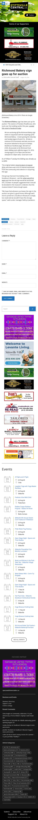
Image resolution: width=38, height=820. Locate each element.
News (34, 219)
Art (6, 747)
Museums (25, 775)
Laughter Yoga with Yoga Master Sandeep (25, 487)
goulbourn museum (7, 224)
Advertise (27, 812)
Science (27, 788)
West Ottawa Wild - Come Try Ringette (24, 574)
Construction (8, 755)
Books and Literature (11, 750)
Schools (18, 788)
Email (4, 273)
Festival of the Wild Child (23, 497)
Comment (6, 241)
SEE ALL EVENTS (19, 640)
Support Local (7, 703)
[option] (20, 65)
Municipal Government (11, 775)
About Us (23, 814)
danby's (17, 222)
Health (17, 769)
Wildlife (31, 797)
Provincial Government (20, 786)
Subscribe (16, 812)
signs (22, 224)
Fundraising (8, 766)
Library (24, 772)
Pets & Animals (26, 780)
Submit (7, 812)
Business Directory (9, 701)
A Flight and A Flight (21, 477)
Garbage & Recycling (22, 766)
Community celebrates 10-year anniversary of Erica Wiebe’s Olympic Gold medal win (18, 716)
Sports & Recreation (11, 794)
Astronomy (14, 747)
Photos (7, 783)
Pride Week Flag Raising (23, 529)
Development (20, 755)
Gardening (8, 769)
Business (13, 219)
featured (22, 222)
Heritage (28, 219)
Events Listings (7, 706)
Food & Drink (20, 219)
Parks (16, 780)
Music (7, 777)
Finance (7, 764)
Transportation (9, 797)
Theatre (23, 794)
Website (4, 282)
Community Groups (23, 752)
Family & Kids (21, 761)
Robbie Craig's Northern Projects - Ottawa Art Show (23, 508)
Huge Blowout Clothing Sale (24, 607)
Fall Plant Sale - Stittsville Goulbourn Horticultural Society (25, 597)
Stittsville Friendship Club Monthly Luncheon (23, 550)
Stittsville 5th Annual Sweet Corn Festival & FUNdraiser (24, 519)
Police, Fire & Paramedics (21, 783)
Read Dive (6, 720)
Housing (7, 772)
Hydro (15, 772)
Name (4, 264)
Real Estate (8, 788)
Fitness (16, 764)
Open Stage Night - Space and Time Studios (25, 539)
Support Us (12, 814)
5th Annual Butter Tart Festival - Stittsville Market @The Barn (25, 626)
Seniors (7, 791)
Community (8, 752)
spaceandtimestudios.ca (11, 690)
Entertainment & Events (22, 758)
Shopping (17, 791)
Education (8, 758)
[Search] (32, 309)
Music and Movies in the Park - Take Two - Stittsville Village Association (25, 562)
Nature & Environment (19, 777)
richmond (16, 224)
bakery (11, 222)
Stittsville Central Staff (11, 77)
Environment (9, 761)
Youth (7, 800)
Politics (7, 786)
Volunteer (21, 797)
